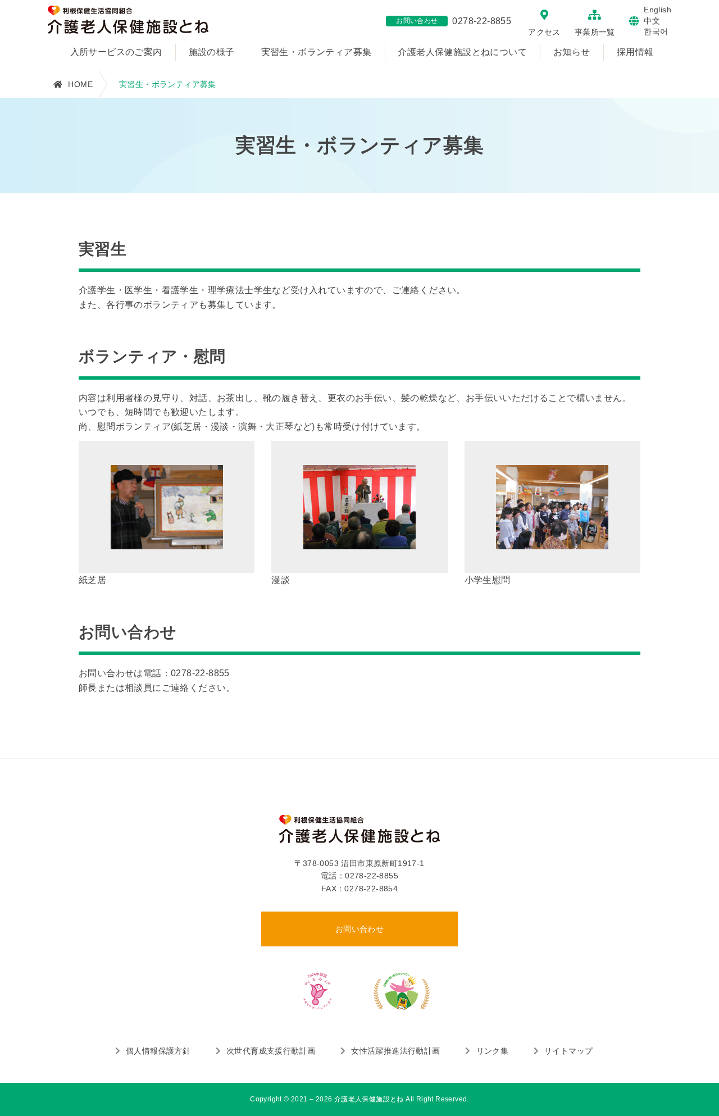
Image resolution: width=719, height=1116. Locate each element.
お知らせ (571, 52)
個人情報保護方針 (158, 1050)
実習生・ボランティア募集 (316, 52)
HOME (80, 84)
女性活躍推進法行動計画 (395, 1050)
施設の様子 (212, 52)
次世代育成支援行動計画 (270, 1050)
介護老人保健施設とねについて (462, 52)
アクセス (544, 32)
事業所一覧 (595, 32)
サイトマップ (568, 1050)
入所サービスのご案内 (116, 52)
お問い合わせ (359, 928)
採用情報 (635, 52)
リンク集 (492, 1050)
